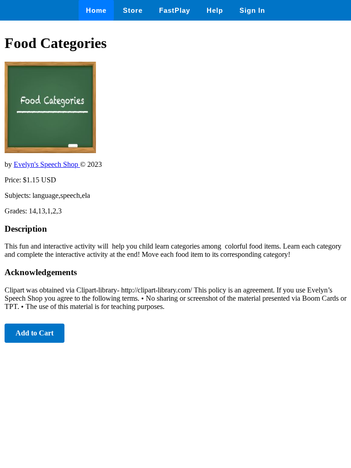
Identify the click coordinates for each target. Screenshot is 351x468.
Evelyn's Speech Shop (47, 164)
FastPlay (174, 10)
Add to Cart (34, 333)
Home (96, 10)
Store (133, 10)
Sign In (252, 10)
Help (215, 10)
